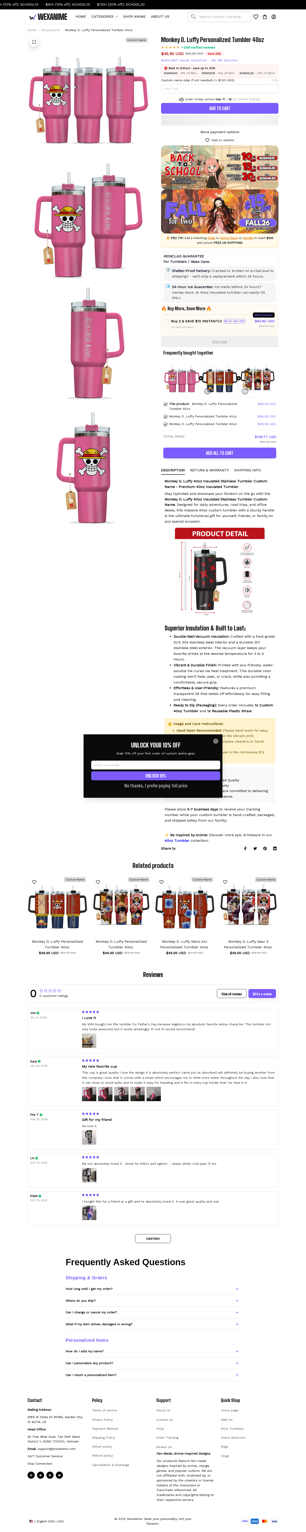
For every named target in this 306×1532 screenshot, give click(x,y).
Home (32, 30)
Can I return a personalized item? (91, 1375)
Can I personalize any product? (89, 1363)
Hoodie (248, 238)
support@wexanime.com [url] (56, 1449)
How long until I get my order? (89, 1289)
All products (50, 30)
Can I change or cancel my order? (91, 1312)
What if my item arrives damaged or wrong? (99, 1324)
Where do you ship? (81, 1300)
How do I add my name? (85, 1351)
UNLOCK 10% (155, 775)
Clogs (211, 238)
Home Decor (229, 238)
